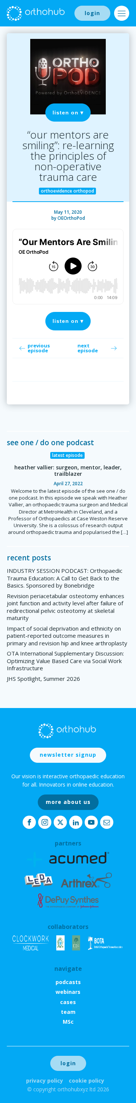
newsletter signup (68, 754)
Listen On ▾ (68, 113)
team (68, 1011)
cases (68, 1002)
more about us (68, 801)
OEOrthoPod (71, 218)
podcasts (68, 982)
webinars (68, 991)
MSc (68, 1021)
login (92, 13)
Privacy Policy (44, 1080)
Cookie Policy (86, 1080)
